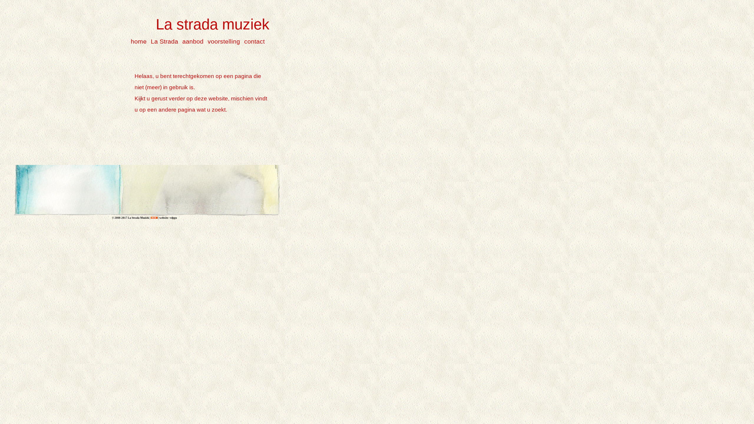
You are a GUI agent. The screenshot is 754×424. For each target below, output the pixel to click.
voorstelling (224, 41)
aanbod (193, 41)
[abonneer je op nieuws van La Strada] (154, 217)
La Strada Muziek (138, 217)
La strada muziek (212, 24)
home (139, 41)
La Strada (164, 41)
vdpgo (173, 217)
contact (254, 41)
